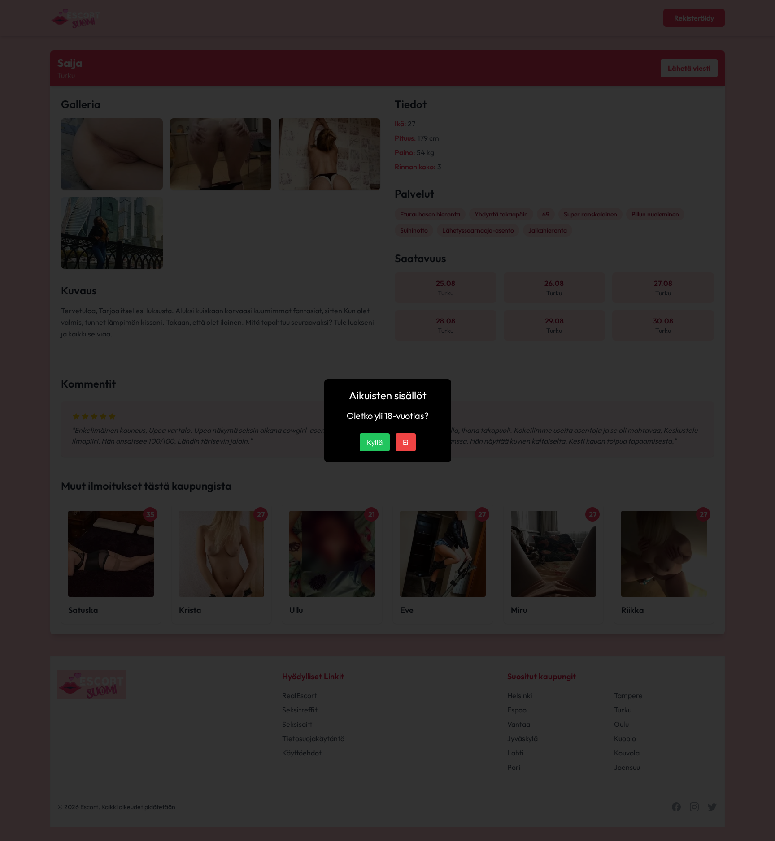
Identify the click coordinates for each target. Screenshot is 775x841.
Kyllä (375, 442)
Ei (406, 442)
